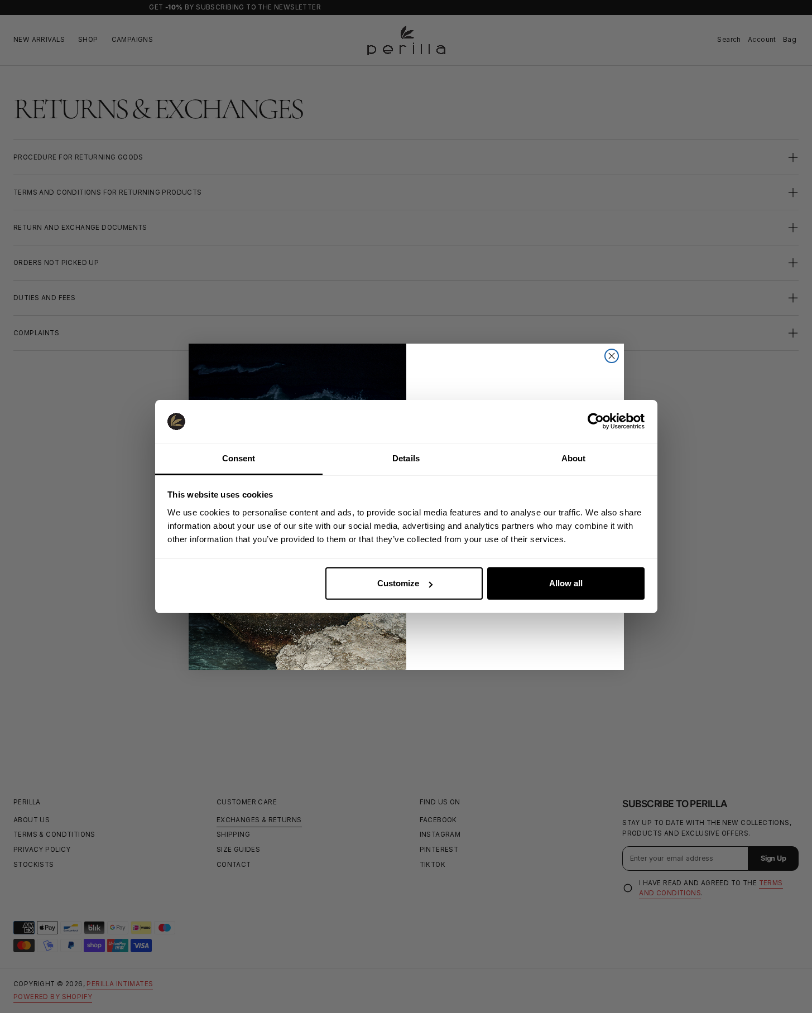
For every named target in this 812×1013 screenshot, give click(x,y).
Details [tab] (406, 458)
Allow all (566, 583)
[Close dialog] (611, 356)
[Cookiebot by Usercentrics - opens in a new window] (596, 421)
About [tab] (573, 458)
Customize (398, 583)
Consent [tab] (239, 458)
